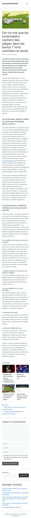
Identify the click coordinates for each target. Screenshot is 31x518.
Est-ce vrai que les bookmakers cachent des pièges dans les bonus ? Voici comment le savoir (15, 498)
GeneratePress (15, 515)
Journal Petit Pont (10, 4)
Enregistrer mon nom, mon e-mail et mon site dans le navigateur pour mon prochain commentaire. (16, 457)
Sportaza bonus (9, 160)
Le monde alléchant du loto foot (11, 507)
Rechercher (5, 472)
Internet (6, 405)
